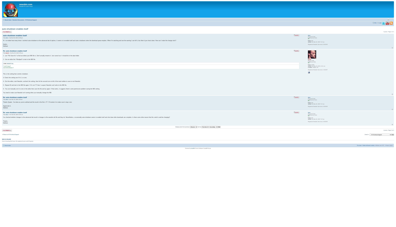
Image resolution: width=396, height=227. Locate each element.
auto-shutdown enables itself (15, 29)
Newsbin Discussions (18, 20)
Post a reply (5, 31)
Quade (7, 53)
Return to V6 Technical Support (11, 134)
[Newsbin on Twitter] (383, 24)
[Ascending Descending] (215, 127)
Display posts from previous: (182, 127)
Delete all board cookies (369, 145)
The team (359, 145)
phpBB (192, 148)
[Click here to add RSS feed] (391, 24)
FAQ (375, 22)
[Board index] (11, 9)
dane (7, 37)
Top (392, 47)
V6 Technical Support (31, 20)
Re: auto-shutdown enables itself (15, 51)
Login (380, 22)
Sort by (200, 127)
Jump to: (367, 134)
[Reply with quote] (296, 35)
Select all (10, 63)
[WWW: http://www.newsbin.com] (309, 72)
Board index (8, 20)
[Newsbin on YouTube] (387, 24)
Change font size (391, 19)
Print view (388, 19)
